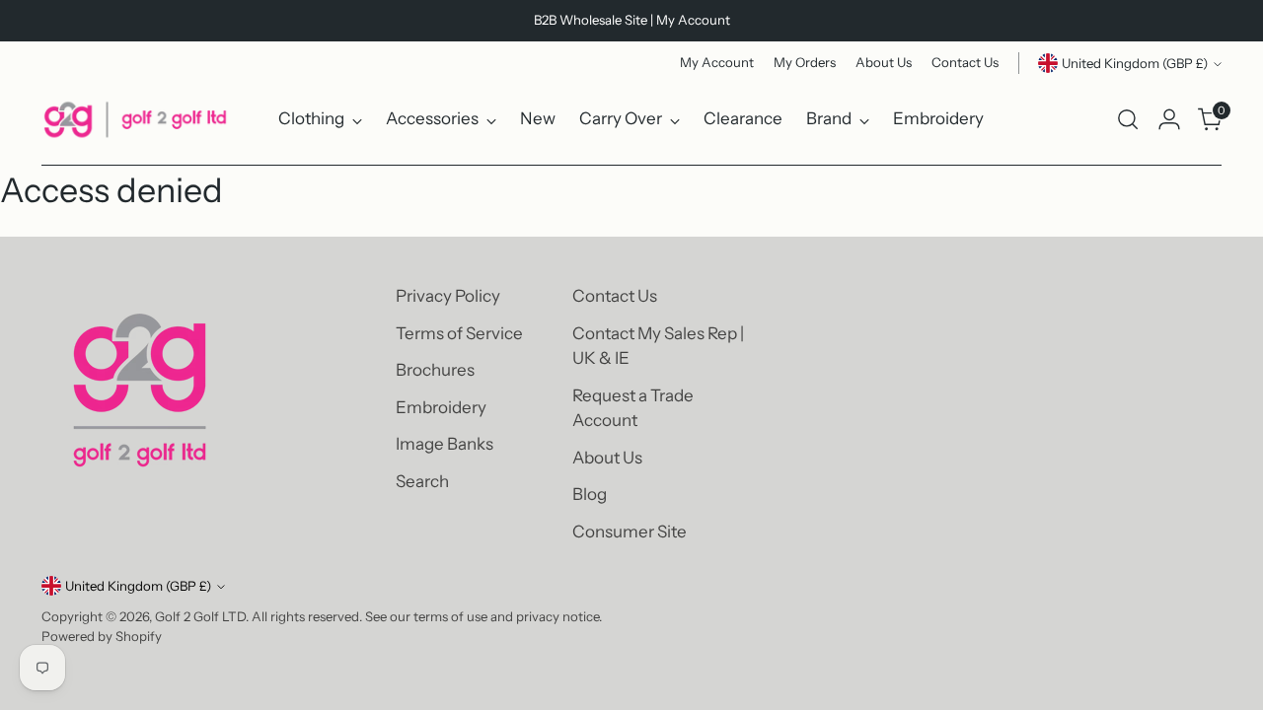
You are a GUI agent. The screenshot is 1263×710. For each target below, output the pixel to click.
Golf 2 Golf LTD (200, 616)
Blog (589, 494)
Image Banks (444, 444)
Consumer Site (629, 531)
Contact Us (614, 296)
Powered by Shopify (101, 636)
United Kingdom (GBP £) (1135, 63)
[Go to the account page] (1169, 119)
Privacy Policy (448, 296)
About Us (607, 457)
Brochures (435, 370)
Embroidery (441, 407)
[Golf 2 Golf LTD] (135, 119)
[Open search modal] (1128, 119)
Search (422, 481)
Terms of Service (459, 333)
